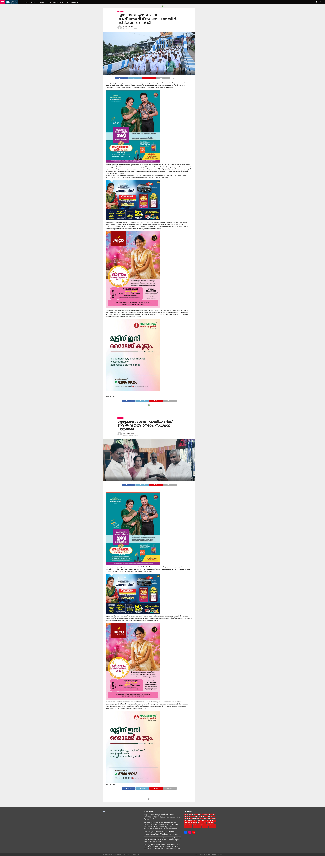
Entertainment (64, 2)
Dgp (209, 818)
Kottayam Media (129, 26)
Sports (220, 854)
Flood (213, 818)
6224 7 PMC (195, 816)
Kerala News (188, 824)
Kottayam (34, 2)
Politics (48, 2)
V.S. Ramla (205, 827)
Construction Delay (198, 824)
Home (26, 2)
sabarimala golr (196, 818)
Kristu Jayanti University (208, 820)
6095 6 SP (201, 816)
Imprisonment (197, 827)
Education (74, 2)
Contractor (188, 827)
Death (191, 814)
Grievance (202, 854)
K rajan (204, 822)
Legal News (210, 822)
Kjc (199, 822)
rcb (213, 814)
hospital (204, 814)
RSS (195, 814)
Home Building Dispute (191, 820)
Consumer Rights (210, 824)
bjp (209, 814)
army (199, 814)
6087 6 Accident (210, 816)
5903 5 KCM (187, 818)
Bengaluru (212, 827)
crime (186, 814)
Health (55, 2)
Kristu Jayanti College (191, 822)
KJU (199, 820)
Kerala (41, 2)
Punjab (204, 818)
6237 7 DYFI (187, 816)
